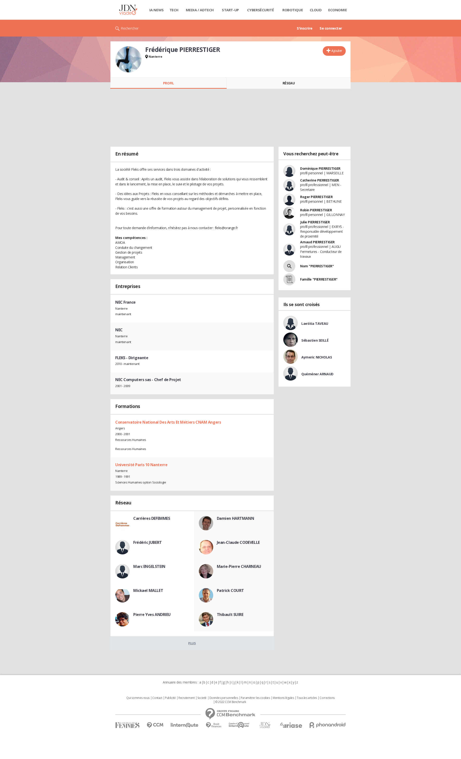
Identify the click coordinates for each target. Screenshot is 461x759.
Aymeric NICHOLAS (316, 357)
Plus (192, 643)
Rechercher (130, 28)
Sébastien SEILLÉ (314, 340)
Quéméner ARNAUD (317, 374)
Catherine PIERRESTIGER (319, 180)
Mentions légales (283, 698)
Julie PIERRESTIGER (315, 222)
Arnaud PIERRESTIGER (317, 242)
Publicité (170, 698)
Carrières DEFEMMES (151, 518)
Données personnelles (223, 698)
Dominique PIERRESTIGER (320, 168)
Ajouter (336, 50)
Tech (174, 9)
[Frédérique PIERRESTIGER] (128, 59)
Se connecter (331, 28)
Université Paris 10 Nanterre (141, 464)
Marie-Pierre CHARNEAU (239, 566)
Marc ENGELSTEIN (149, 566)
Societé (201, 698)
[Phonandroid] (327, 725)
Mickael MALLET (148, 590)
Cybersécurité (260, 9)
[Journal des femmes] (127, 725)
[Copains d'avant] (239, 725)
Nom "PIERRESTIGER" (317, 266)
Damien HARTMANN (235, 518)
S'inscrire (304, 28)
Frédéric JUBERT (147, 542)
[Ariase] (291, 725)
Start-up (230, 9)
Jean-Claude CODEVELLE (238, 542)
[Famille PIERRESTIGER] (289, 279)
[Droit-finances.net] (213, 725)
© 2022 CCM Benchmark (230, 702)
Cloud (316, 9)
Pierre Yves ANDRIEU (152, 614)
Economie (337, 9)
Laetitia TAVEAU (314, 323)
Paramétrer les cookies (255, 698)
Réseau (289, 83)
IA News (156, 9)
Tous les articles (307, 698)
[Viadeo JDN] (265, 725)
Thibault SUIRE (230, 614)
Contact (157, 698)
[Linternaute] (185, 725)
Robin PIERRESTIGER (316, 210)
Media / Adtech (200, 9)
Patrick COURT (230, 590)
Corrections (327, 698)
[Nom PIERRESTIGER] (289, 266)
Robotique (292, 9)
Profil (168, 83)
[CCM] (155, 725)
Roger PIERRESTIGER (316, 196)
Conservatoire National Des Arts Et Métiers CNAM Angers (168, 422)
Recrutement (186, 698)
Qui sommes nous (138, 698)
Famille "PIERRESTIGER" (319, 279)
